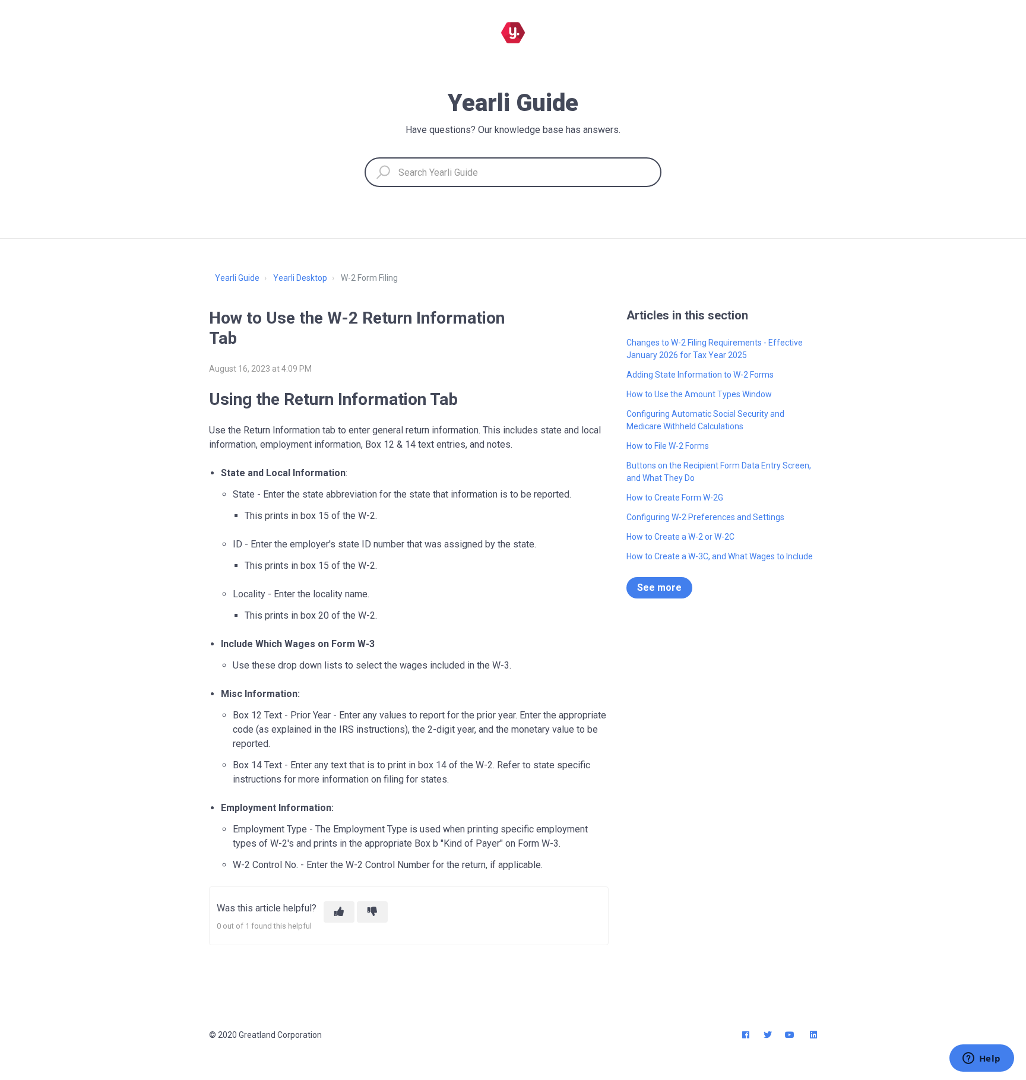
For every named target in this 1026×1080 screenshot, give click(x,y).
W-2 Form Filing (369, 278)
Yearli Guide (237, 278)
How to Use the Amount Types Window (699, 394)
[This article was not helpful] (372, 912)
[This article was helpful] (339, 912)
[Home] (513, 33)
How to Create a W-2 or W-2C (680, 536)
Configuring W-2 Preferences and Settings (705, 517)
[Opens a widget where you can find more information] (981, 1059)
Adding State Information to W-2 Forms (700, 374)
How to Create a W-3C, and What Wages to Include (719, 556)
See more (659, 587)
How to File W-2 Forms (667, 446)
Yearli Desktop (300, 278)
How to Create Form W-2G (674, 497)
